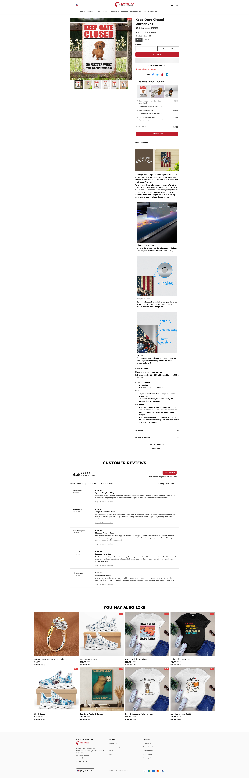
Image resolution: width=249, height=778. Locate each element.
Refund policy (147, 758)
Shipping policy (148, 751)
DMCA (111, 754)
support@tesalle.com (83, 758)
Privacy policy (147, 743)
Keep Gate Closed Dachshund (104, 501)
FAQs (111, 751)
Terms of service (148, 747)
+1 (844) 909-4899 (82, 755)
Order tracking (114, 747)
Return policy (147, 754)
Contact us (113, 743)
